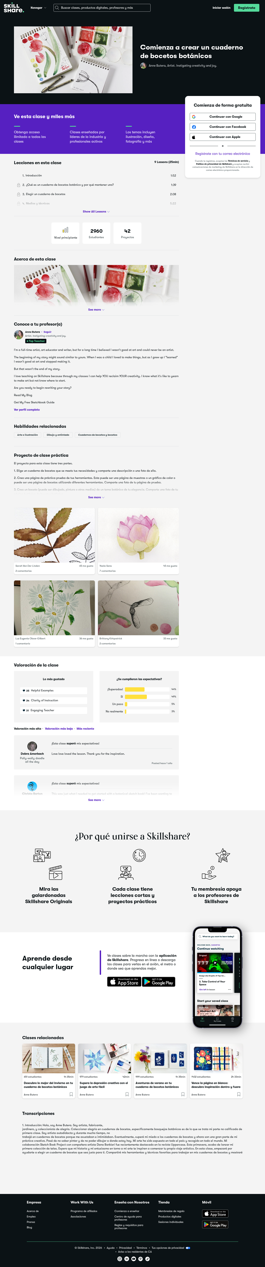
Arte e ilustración (27, 434)
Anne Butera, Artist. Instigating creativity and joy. (183, 65)
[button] (45, 7)
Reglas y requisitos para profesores (128, 1227)
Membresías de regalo (171, 1211)
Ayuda (110, 1247)
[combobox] (102, 8)
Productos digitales (169, 1216)
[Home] (14, 7)
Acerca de (33, 1211)
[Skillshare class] (48, 1058)
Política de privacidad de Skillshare (214, 164)
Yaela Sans (106, 565)
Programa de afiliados (84, 1211)
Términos (141, 1247)
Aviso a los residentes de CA (135, 1251)
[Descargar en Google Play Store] (220, 1225)
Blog (29, 1227)
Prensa (31, 1222)
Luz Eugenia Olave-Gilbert (30, 638)
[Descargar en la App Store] (123, 982)
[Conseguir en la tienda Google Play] (159, 982)
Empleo (31, 1216)
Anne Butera (38, 331)
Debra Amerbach (32, 753)
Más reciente (85, 728)
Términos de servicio (238, 161)
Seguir (47, 331)
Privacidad (125, 1247)
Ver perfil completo (27, 409)
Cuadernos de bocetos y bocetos (97, 434)
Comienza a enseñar (126, 1211)
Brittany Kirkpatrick (111, 638)
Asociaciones (78, 1216)
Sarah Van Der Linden (28, 565)
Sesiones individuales (170, 1222)
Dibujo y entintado (58, 434)
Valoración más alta (27, 728)
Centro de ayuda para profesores (128, 1218)
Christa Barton (32, 794)
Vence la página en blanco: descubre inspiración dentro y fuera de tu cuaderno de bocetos (215, 1087)
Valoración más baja (58, 728)
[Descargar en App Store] (220, 1214)
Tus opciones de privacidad (168, 1247)
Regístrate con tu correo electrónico (222, 154)
